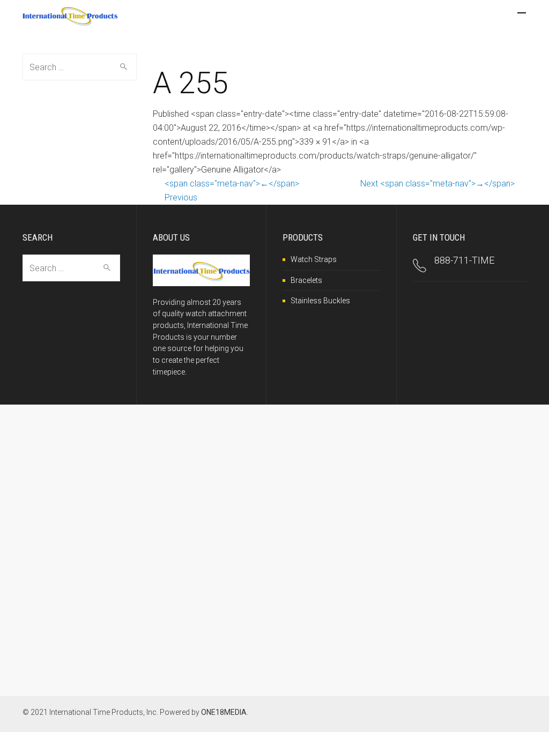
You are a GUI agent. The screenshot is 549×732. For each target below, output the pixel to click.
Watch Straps (314, 259)
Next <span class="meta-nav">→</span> (437, 183)
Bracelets (306, 280)
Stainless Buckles (320, 300)
